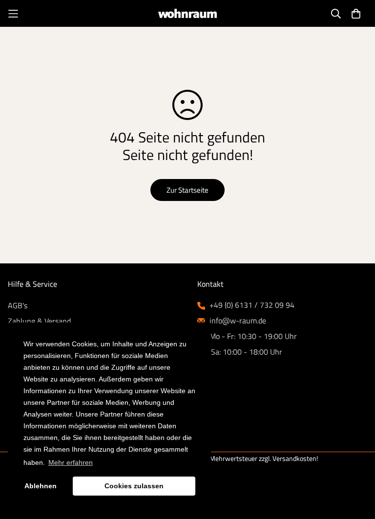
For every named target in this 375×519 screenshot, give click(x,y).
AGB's (17, 305)
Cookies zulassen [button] (134, 486)
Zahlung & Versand (39, 321)
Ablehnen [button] (40, 486)
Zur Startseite (187, 190)
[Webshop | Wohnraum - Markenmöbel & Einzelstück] (187, 13)
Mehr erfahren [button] (70, 462)
